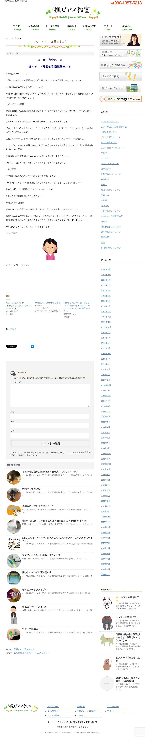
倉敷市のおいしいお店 (111, 174)
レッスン (105, 158)
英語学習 (105, 237)
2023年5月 (106, 338)
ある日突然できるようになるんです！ (32, 653)
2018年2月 (105, 506)
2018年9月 (105, 469)
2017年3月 (105, 564)
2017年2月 (105, 569)
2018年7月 (105, 480)
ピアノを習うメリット (111, 137)
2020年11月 (106, 385)
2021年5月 (105, 380)
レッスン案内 (53, 716)
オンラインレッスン (110, 122)
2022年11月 (106, 354)
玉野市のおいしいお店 (111, 211)
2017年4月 (105, 559)
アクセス (81, 716)
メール (13, 422)
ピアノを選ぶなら (109, 143)
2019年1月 (105, 448)
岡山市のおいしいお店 (111, 190)
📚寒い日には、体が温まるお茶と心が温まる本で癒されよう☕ (54, 521)
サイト (13, 431)
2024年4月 (106, 312)
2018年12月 (106, 454)
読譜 (103, 243)
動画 (104, 185)
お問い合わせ (113, 707)
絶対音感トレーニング (111, 227)
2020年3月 (106, 406)
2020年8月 (106, 396)
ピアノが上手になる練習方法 (114, 127)
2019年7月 (105, 427)
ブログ (13, 329)
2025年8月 (106, 280)
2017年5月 (105, 554)
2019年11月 (105, 417)
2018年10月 (106, 464)
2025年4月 (106, 296)
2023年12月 (106, 317)
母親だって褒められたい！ (26, 650)
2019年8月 (105, 422)
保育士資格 (106, 169)
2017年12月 (106, 517)
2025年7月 (105, 285)
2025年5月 (106, 291)
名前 (12, 412)
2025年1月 (105, 301)
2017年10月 (106, 527)
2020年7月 (106, 401)
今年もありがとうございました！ (39, 506)
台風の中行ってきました (34, 607)
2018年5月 (105, 491)
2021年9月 (105, 375)
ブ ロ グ (110, 711)
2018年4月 (105, 496)
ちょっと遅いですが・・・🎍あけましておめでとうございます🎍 (18, 306)
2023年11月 (106, 322)
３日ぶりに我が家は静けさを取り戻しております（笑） (50, 472)
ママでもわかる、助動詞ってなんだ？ (41, 555)
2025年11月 (106, 275)
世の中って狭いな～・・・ (35, 489)
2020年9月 (106, 391)
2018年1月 (105, 512)
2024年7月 (105, 306)
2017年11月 (105, 522)
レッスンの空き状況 (110, 164)
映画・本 (105, 195)
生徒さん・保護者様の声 (112, 216)
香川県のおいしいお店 (111, 248)
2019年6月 (105, 433)
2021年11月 (105, 370)
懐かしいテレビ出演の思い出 (37, 572)
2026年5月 (106, 270)
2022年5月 (106, 364)
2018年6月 (105, 485)
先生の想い (52, 711)
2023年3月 (106, 348)
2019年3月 (105, 443)
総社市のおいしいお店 (111, 232)
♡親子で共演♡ (30, 629)
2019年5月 (105, 438)
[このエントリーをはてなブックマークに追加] (32, 346)
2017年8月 (105, 538)
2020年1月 (105, 412)
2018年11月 (105, 459)
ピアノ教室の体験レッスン (113, 148)
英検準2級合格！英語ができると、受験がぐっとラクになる (128, 637)
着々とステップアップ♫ (34, 590)
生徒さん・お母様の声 (87, 711)
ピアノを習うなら (109, 132)
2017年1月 (105, 575)
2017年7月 (105, 543)
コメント (15, 382)
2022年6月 (106, 359)
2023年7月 (105, 333)
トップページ (53, 707)
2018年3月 (105, 501)
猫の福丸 (105, 206)
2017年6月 (105, 548)
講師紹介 (81, 707)
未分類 (104, 201)
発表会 (104, 222)
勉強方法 (105, 179)
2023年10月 (106, 327)
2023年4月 (106, 343)
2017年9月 (105, 533)
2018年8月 (105, 475)
